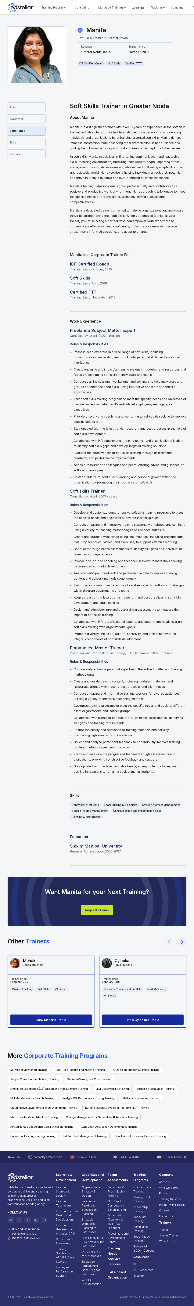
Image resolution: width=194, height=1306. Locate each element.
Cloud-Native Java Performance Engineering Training (43, 1107)
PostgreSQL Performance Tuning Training (89, 1098)
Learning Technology (64, 1203)
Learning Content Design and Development (67, 1215)
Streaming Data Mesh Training (155, 1088)
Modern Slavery (128, 1297)
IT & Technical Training (142, 1189)
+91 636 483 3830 (174, 1157)
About (13, 107)
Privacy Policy (149, 1297)
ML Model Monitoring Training (29, 1069)
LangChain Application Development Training (109, 1126)
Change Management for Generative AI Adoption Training (102, 1117)
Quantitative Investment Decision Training (140, 1136)
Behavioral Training (140, 1219)
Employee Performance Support (64, 1271)
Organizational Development (93, 1177)
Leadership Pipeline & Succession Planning (89, 1207)
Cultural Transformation (91, 1282)
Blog (136, 1264)
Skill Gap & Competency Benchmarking (117, 1205)
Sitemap (138, 1275)
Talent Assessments (118, 1177)
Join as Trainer (168, 1235)
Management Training (141, 1199)
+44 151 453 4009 (130, 1157)
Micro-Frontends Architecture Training (34, 1117)
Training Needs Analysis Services (114, 1256)
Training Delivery (170, 1199)
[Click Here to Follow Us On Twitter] (27, 1220)
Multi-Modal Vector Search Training (32, 1098)
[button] (54, 7)
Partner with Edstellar (172, 1204)
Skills (13, 142)
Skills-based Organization (117, 1274)
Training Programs (53, 7)
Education (16, 154)
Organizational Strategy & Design (91, 1191)
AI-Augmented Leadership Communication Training (42, 1126)
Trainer (163, 1229)
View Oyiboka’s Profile (143, 1020)
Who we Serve (168, 1187)
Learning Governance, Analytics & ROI (65, 1229)
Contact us (166, 1216)
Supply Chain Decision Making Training (34, 1079)
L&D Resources (143, 1270)
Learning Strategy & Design (63, 1191)
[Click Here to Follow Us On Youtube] (44, 1220)
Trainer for (16, 119)
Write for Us (167, 1241)
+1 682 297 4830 (86, 1157)
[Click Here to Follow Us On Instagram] (36, 1220)
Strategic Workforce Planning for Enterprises (89, 1226)
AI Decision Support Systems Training (136, 1069)
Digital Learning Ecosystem (66, 1241)
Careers (164, 1210)
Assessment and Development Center (118, 1237)
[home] (21, 7)
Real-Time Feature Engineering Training (80, 1069)
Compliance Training (141, 1228)
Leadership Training (140, 1209)
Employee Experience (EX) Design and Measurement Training (49, 1088)
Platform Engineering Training (141, 1098)
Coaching (138, 7)
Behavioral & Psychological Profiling (117, 1191)
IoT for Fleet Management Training (85, 1136)
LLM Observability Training (112, 1088)
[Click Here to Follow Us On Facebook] (19, 1220)
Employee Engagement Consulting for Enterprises (91, 1268)
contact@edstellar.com (48, 1157)
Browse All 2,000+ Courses (143, 1248)
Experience (17, 130)
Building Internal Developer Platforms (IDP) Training (117, 1107)
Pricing (163, 1193)
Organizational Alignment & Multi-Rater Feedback (117, 1221)
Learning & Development (66, 1177)
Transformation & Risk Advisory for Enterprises (93, 1242)
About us (165, 1182)
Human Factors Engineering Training (33, 1136)
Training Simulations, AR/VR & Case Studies (65, 1255)
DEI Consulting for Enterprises (91, 1253)
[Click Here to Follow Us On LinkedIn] (11, 1220)
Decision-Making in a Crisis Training (89, 1079)
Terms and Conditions (174, 1297)
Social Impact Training (142, 1238)
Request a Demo (97, 910)
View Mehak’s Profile (51, 1020)
